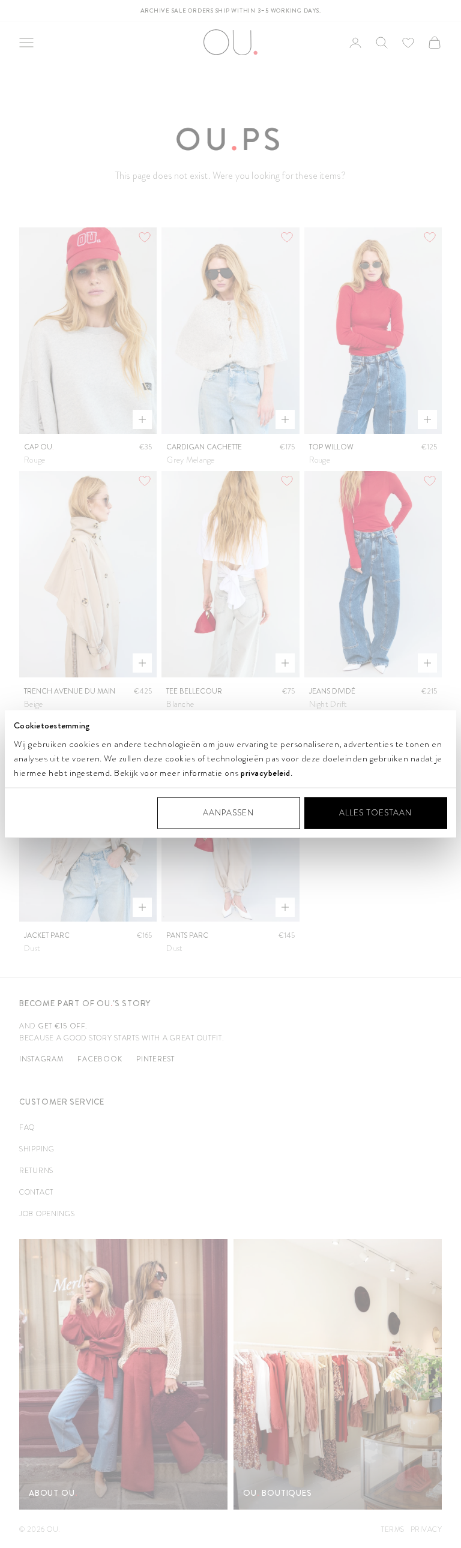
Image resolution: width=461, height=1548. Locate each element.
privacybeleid (266, 772)
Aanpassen (228, 812)
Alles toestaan (375, 812)
